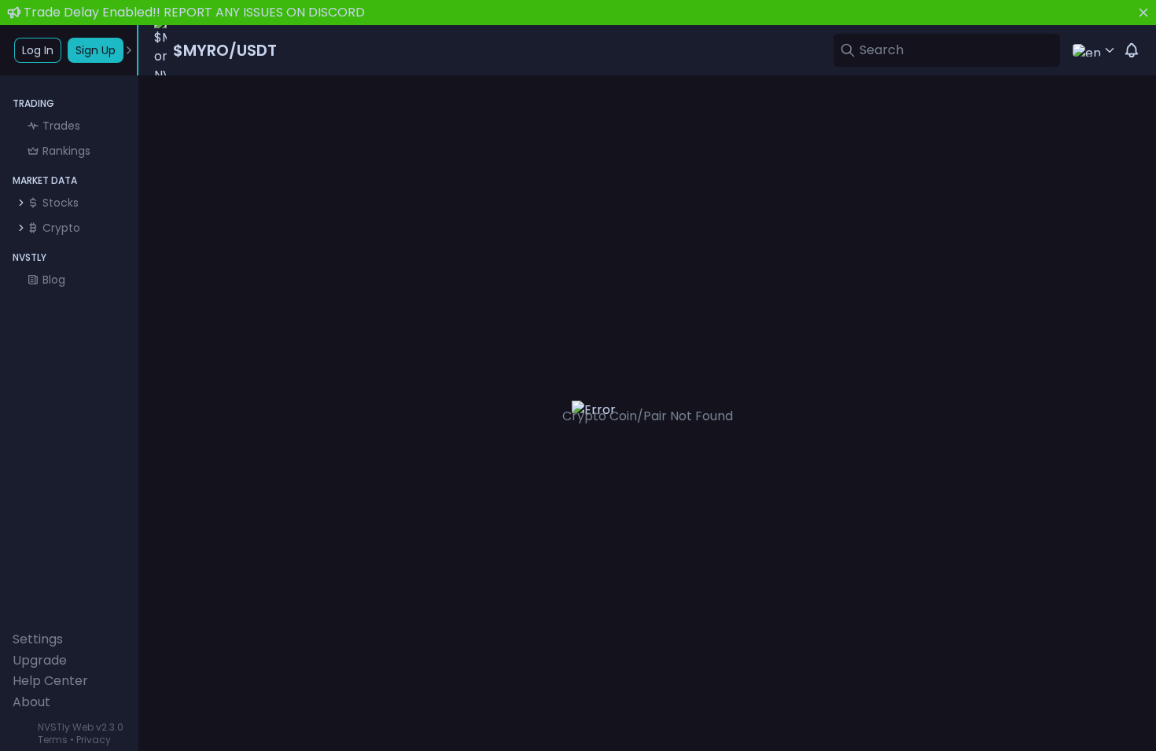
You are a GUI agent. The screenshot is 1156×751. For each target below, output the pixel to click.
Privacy (93, 739)
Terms (53, 739)
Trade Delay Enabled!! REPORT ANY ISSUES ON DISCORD (194, 12)
